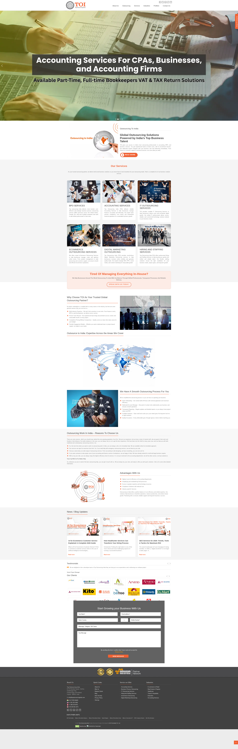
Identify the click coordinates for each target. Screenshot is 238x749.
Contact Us (166, 6)
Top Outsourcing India (84, 723)
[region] (119, 66)
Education (150, 695)
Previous (168, 564)
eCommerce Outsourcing (128, 695)
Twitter (163, 2)
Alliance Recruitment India (115, 718)
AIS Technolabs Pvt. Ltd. (114, 723)
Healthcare (150, 691)
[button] (1, 65)
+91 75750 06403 (73, 700)
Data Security (98, 695)
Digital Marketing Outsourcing (129, 698)
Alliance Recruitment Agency (81, 718)
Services (137, 6)
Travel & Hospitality (153, 693)
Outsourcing (126, 6)
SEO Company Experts (139, 718)
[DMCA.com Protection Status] (81, 726)
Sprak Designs (105, 718)
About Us (115, 6)
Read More (130, 154)
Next (170, 564)
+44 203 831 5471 (73, 707)
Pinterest (165, 2)
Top (236, 742)
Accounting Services (126, 687)
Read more (71, 554)
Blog (96, 693)
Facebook (160, 2)
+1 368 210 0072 (73, 704)
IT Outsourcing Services (127, 691)
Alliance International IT (128, 718)
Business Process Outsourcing (129, 689)
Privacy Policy (119, 652)
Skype (168, 2)
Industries (147, 6)
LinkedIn (171, 2)
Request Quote (99, 691)
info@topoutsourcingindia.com (77, 697)
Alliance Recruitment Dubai (94, 718)
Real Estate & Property (154, 689)
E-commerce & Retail (153, 687)
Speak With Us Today (119, 284)
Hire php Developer (150, 718)
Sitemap (97, 700)
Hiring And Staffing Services (128, 693)
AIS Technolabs (70, 718)
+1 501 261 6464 (73, 702)
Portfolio (156, 6)
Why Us (97, 689)
